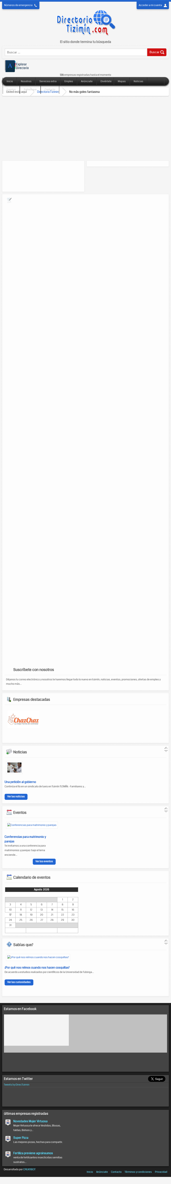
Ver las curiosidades (19, 982)
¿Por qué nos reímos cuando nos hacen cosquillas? (37, 967)
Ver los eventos (44, 861)
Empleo (68, 81)
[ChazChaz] (23, 727)
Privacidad (161, 1172)
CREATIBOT (29, 1169)
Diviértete (106, 81)
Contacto (50, 89)
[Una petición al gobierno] (14, 773)
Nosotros (26, 81)
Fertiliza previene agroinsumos (33, 1153)
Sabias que (30, 89)
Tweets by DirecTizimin (16, 1085)
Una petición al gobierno (20, 782)
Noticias (138, 81)
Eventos (11, 89)
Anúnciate (87, 81)
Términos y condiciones (138, 1172)
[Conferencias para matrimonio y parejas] (32, 825)
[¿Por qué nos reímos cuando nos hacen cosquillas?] (38, 957)
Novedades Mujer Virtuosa (30, 1121)
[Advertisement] (85, 127)
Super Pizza (20, 1138)
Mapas (122, 81)
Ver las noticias (16, 796)
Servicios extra (48, 81)
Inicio (10, 81)
